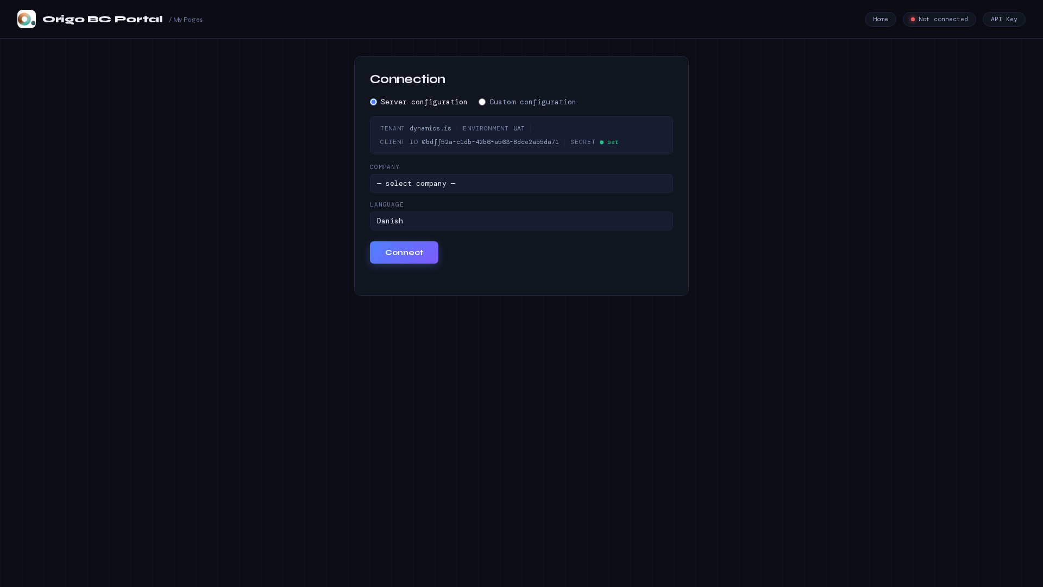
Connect (404, 252)
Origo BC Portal (122, 19)
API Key (1004, 19)
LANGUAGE (387, 204)
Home (880, 19)
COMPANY (385, 167)
